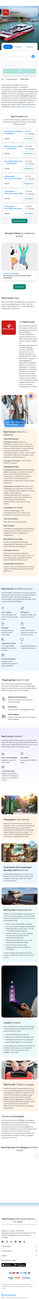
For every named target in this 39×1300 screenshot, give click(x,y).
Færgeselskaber (11, 79)
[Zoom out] (36, 1158)
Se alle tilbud (19, 287)
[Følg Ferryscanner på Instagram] (7, 1242)
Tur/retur (18, 47)
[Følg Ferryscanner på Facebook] (2, 1242)
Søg (19, 71)
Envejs (8, 47)
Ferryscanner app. (29, 107)
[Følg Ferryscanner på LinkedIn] (16, 1242)
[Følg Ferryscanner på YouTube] (20, 1242)
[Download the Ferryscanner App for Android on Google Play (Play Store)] (20, 1265)
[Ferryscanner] (19, 1295)
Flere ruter (29, 47)
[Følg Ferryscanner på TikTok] (11, 1242)
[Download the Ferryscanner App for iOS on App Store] (7, 1265)
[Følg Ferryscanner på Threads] (24, 1242)
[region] (19, 1178)
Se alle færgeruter (19, 221)
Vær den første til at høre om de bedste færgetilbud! (17, 277)
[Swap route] (33, 56)
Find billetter (28, 139)
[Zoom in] (36, 1155)
